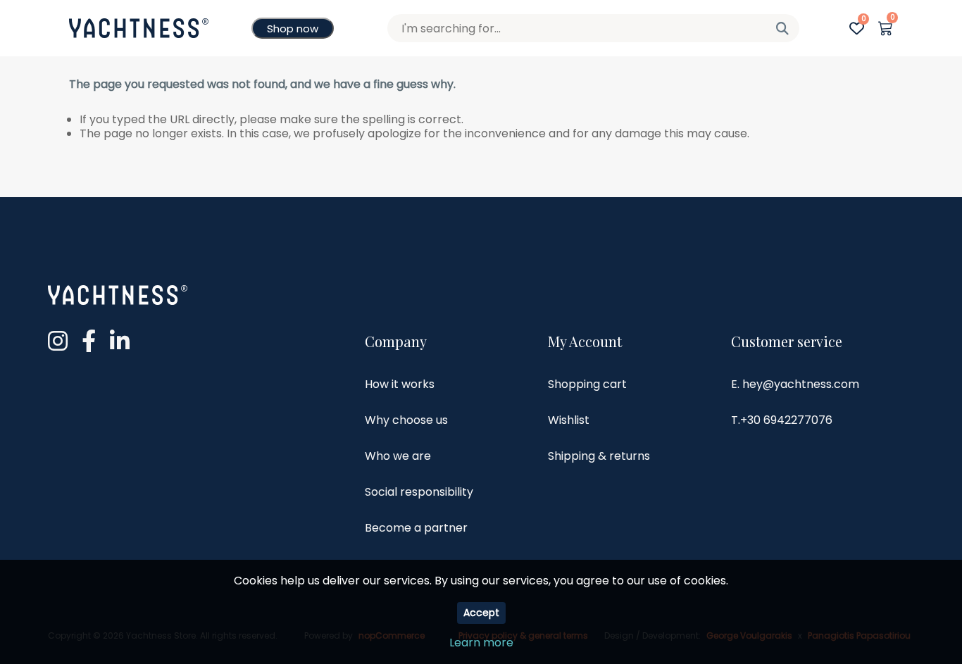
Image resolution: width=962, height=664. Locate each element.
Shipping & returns (599, 456)
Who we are (398, 456)
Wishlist (568, 420)
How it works (400, 384)
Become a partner (416, 528)
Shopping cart (587, 384)
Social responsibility (419, 492)
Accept (481, 613)
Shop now (292, 28)
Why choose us (406, 420)
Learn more (481, 642)
